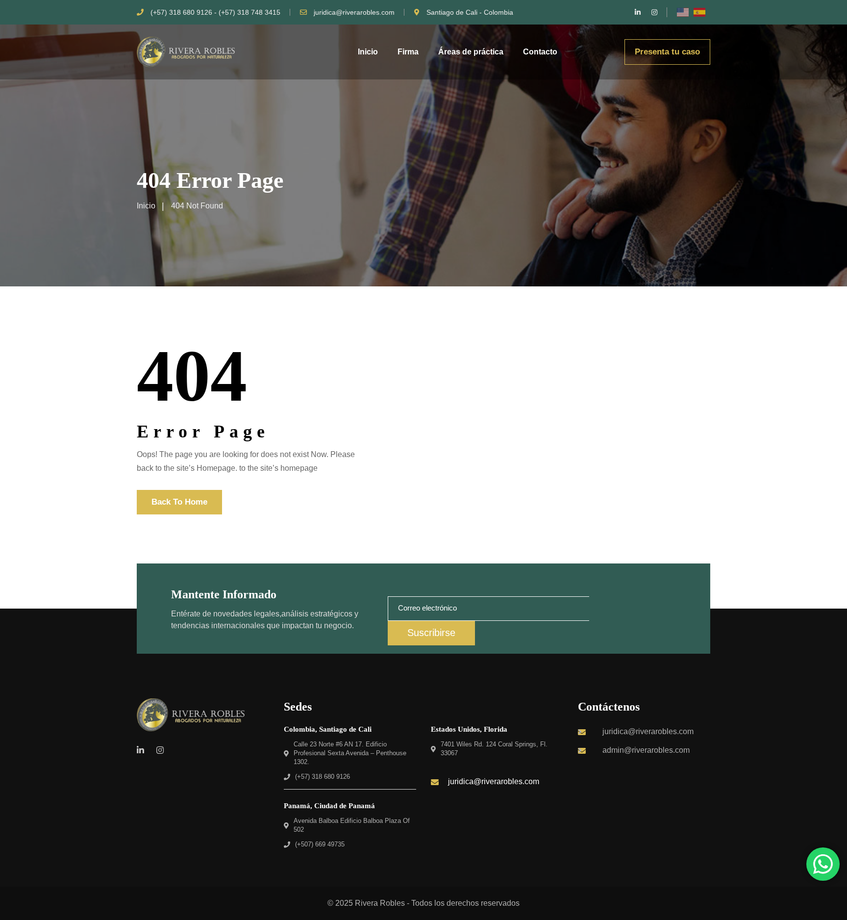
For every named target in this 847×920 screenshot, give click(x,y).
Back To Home (179, 502)
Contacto (540, 52)
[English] (683, 12)
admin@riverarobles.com (646, 750)
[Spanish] (700, 12)
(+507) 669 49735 (320, 844)
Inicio (368, 52)
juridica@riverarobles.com (354, 12)
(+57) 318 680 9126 (322, 776)
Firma (408, 52)
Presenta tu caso (667, 51)
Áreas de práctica (470, 52)
